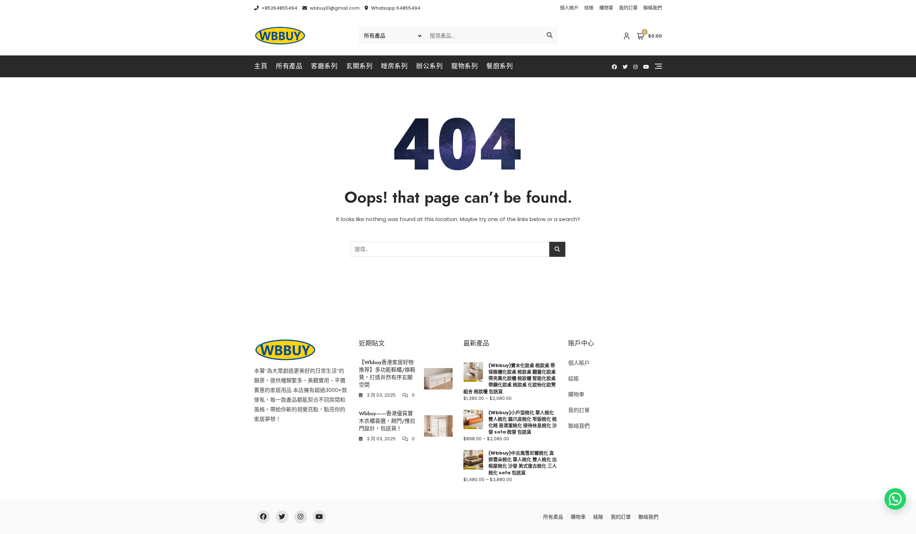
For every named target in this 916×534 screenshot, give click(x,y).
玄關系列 (359, 66)
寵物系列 (464, 66)
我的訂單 (628, 7)
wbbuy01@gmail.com (334, 8)
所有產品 (289, 66)
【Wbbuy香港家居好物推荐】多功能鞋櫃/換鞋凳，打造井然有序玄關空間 (387, 373)
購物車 (606, 7)
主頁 (260, 66)
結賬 (589, 7)
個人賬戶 (569, 7)
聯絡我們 (652, 7)
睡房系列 (394, 66)
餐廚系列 (499, 66)
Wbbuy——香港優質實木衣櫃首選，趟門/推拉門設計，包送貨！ (387, 421)
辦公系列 (429, 66)
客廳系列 (324, 66)
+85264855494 (278, 8)
